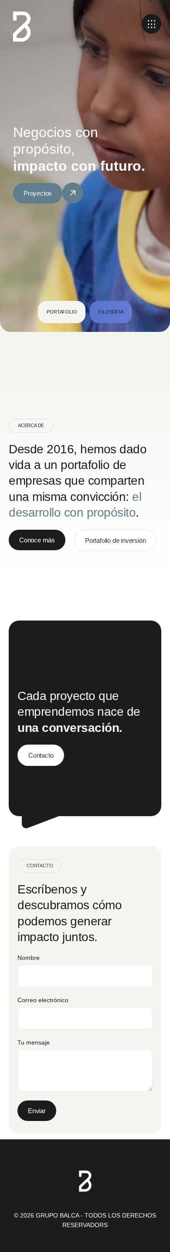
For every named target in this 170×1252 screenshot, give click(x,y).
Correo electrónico (42, 1000)
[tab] (61, 312)
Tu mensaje (33, 1042)
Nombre (28, 957)
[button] (151, 24)
